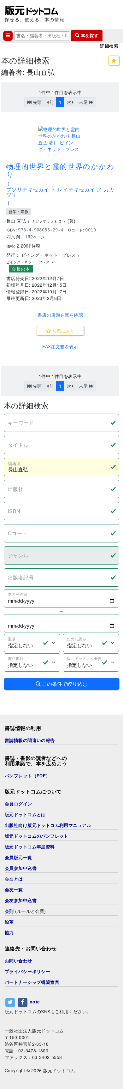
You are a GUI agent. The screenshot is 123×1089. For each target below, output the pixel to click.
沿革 (9, 921)
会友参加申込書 (21, 900)
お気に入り (62, 330)
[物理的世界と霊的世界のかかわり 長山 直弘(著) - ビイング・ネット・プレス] (60, 139)
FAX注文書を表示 (60, 346)
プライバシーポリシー (27, 971)
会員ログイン (18, 803)
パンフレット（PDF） (27, 775)
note (35, 1001)
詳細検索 (109, 46)
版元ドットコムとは (25, 814)
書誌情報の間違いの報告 (30, 740)
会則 (9, 911)
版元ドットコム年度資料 (30, 846)
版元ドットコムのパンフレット (36, 836)
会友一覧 (14, 889)
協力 (9, 932)
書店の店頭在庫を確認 (60, 315)
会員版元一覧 (18, 857)
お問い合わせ (18, 960)
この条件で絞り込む (64, 683)
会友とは (14, 879)
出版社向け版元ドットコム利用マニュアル (48, 825)
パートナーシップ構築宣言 (32, 982)
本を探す (88, 35)
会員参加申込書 (21, 868)
